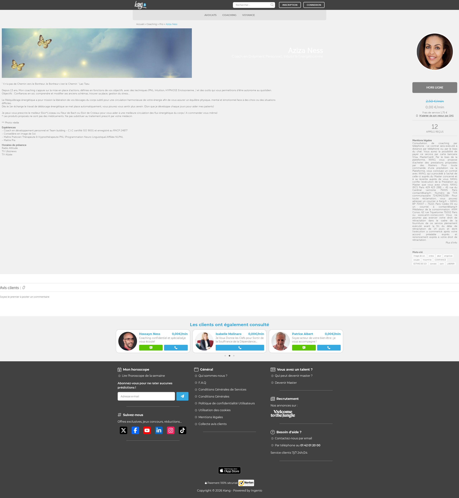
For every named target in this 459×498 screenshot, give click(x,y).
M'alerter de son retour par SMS (436, 115)
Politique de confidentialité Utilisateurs (226, 403)
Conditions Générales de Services (222, 389)
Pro (161, 24)
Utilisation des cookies (214, 410)
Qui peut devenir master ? (294, 375)
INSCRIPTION (289, 5)
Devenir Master (286, 382)
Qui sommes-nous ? (212, 375)
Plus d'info (451, 242)
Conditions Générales (213, 396)
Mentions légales (210, 417)
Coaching (151, 24)
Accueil (140, 24)
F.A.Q (202, 382)
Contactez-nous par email (293, 438)
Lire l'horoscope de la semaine (143, 375)
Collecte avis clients (212, 424)
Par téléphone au (297, 445)
